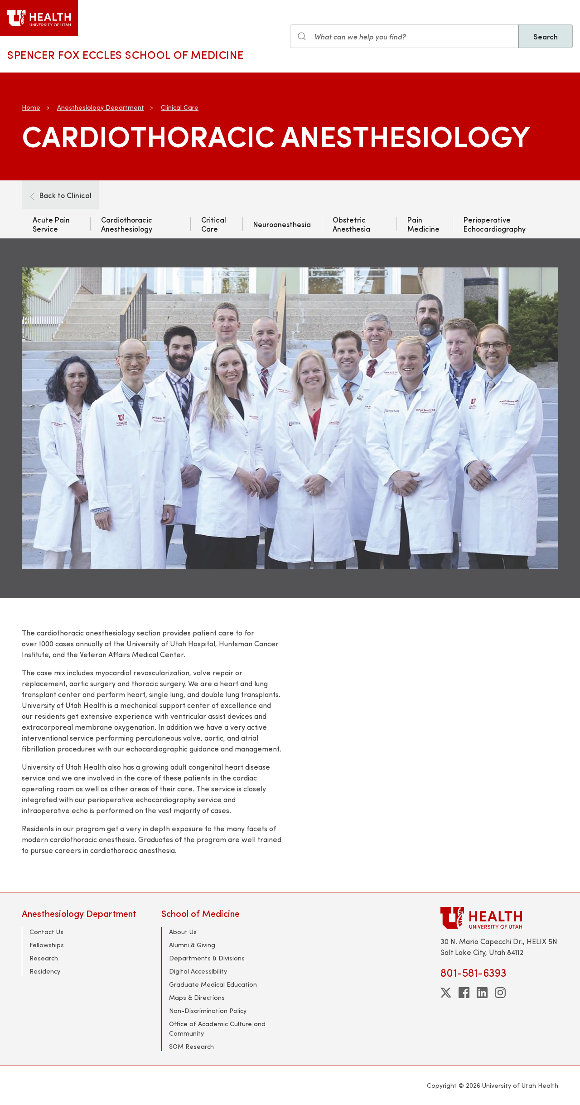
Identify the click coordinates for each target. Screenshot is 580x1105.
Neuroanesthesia (282, 224)
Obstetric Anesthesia (351, 223)
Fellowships (46, 944)
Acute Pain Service (51, 223)
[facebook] (464, 992)
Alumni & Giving (192, 944)
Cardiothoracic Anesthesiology (126, 223)
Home (31, 107)
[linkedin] (482, 992)
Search (545, 36)
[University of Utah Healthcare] (499, 917)
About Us (183, 931)
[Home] (39, 18)
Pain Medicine (423, 223)
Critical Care (213, 223)
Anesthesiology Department (100, 107)
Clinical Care (179, 107)
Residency (44, 971)
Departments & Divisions (207, 958)
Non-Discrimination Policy (207, 1010)
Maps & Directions (197, 997)
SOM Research (191, 1046)
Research (43, 958)
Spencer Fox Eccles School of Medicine (125, 54)
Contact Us (46, 931)
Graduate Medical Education (213, 984)
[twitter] (445, 992)
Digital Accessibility (198, 971)
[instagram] (500, 992)
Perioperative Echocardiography (495, 223)
